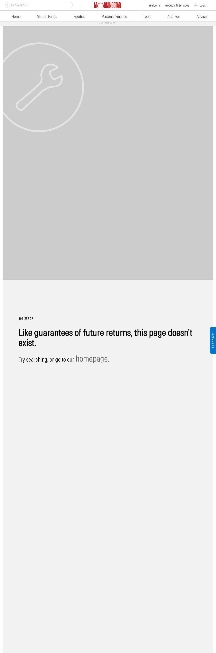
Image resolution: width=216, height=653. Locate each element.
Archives (173, 16)
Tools (147, 16)
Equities (79, 16)
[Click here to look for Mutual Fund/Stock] (8, 5)
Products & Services (177, 5)
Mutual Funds (47, 16)
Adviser (202, 16)
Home (16, 16)
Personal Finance (114, 16)
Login (203, 5)
